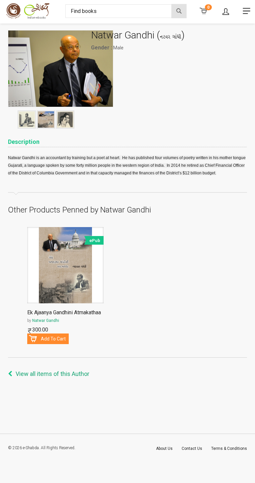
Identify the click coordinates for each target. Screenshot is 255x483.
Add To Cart (53, 338)
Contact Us (192, 448)
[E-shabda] (33, 11)
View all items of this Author (52, 373)
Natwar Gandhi (45, 320)
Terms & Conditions (229, 448)
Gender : (101, 47)
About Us (164, 448)
